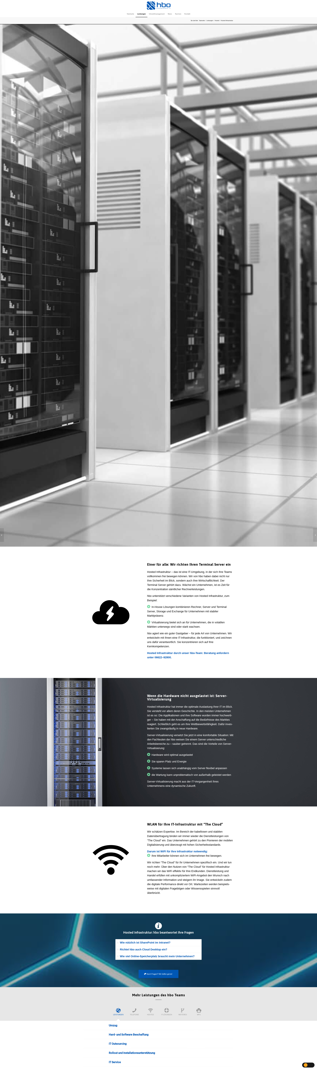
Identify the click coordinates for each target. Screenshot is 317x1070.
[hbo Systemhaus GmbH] (158, 5)
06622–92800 (163, 657)
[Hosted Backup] (315, 535)
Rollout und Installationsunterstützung (132, 1052)
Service (115, 1062)
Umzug (113, 1025)
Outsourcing (118, 1043)
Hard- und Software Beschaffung (128, 1034)
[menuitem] (130, 14)
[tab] (158, 942)
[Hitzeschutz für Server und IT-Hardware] (2, 535)
